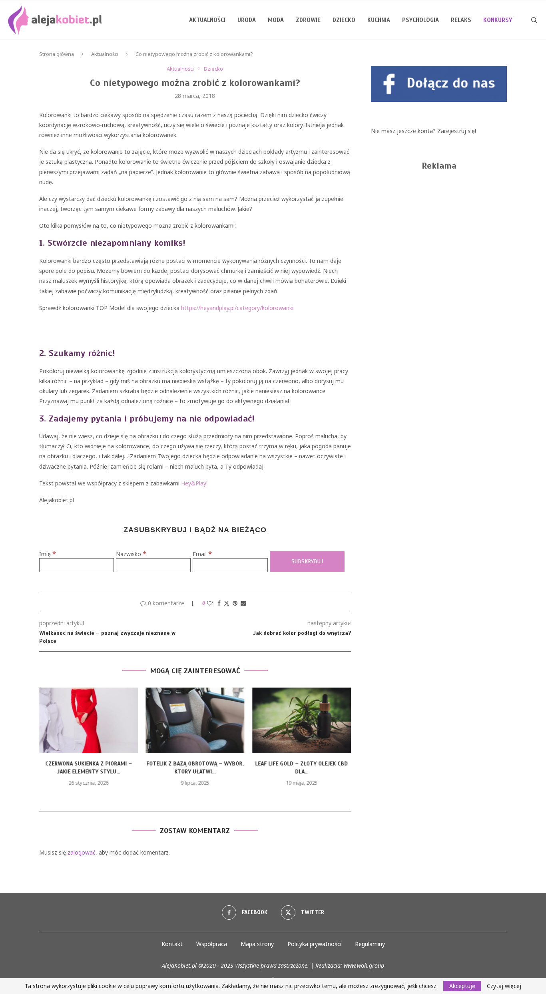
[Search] (534, 20)
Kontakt (172, 944)
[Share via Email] (243, 603)
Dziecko (344, 20)
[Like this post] (210, 603)
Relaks (461, 20)
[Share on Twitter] (226, 603)
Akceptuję (462, 986)
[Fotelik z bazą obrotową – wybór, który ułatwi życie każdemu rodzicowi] (195, 720)
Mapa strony (257, 944)
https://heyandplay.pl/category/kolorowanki (237, 308)
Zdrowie (308, 20)
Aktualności (207, 20)
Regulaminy (370, 944)
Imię (47, 554)
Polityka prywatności (314, 944)
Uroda (246, 20)
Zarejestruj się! (456, 131)
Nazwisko (131, 554)
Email (202, 554)
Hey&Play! (194, 483)
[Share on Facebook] (219, 603)
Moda (276, 20)
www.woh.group (364, 965)
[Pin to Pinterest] (235, 603)
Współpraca (211, 944)
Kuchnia (378, 20)
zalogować (82, 852)
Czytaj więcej (504, 986)
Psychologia (420, 20)
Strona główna (56, 54)
